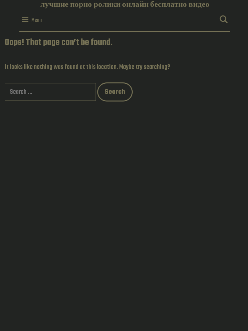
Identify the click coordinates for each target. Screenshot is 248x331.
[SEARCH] (223, 20)
